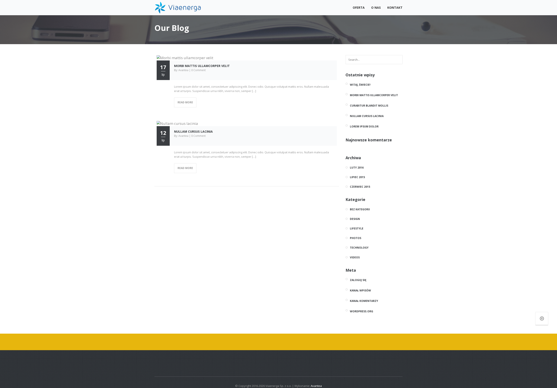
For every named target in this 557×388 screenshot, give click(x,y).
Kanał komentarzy (364, 301)
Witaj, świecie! (360, 85)
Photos (355, 238)
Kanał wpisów (360, 290)
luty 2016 (357, 167)
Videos (355, 257)
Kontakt (395, 7)
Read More (185, 102)
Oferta (359, 7)
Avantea (316, 386)
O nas (376, 7)
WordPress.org (361, 311)
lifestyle (356, 228)
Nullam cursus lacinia (193, 131)
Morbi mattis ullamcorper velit (202, 66)
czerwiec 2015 (360, 187)
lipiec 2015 (357, 177)
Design (355, 219)
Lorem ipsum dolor (364, 126)
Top (546, 377)
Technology (359, 247)
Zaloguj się (358, 280)
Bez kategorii (360, 209)
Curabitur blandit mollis (369, 105)
